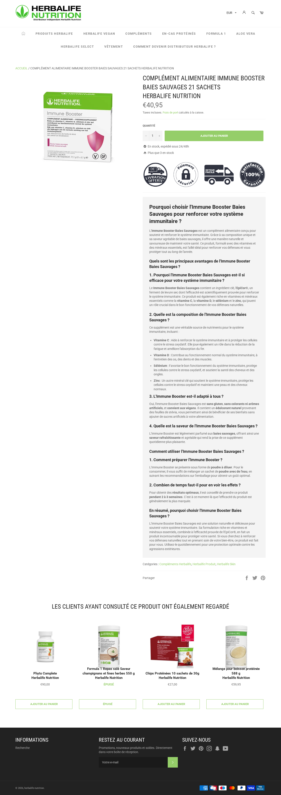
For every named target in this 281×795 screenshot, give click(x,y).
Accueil (21, 68)
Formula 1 (216, 33)
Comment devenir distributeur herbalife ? (174, 46)
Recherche (22, 748)
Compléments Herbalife (175, 564)
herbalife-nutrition (34, 788)
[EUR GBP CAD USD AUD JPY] (231, 13)
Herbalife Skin (226, 564)
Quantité (149, 125)
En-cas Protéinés (179, 33)
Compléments (138, 33)
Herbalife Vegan (99, 33)
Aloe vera (245, 33)
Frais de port (170, 112)
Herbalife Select (77, 46)
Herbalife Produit (204, 564)
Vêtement (113, 46)
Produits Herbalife (54, 33)
